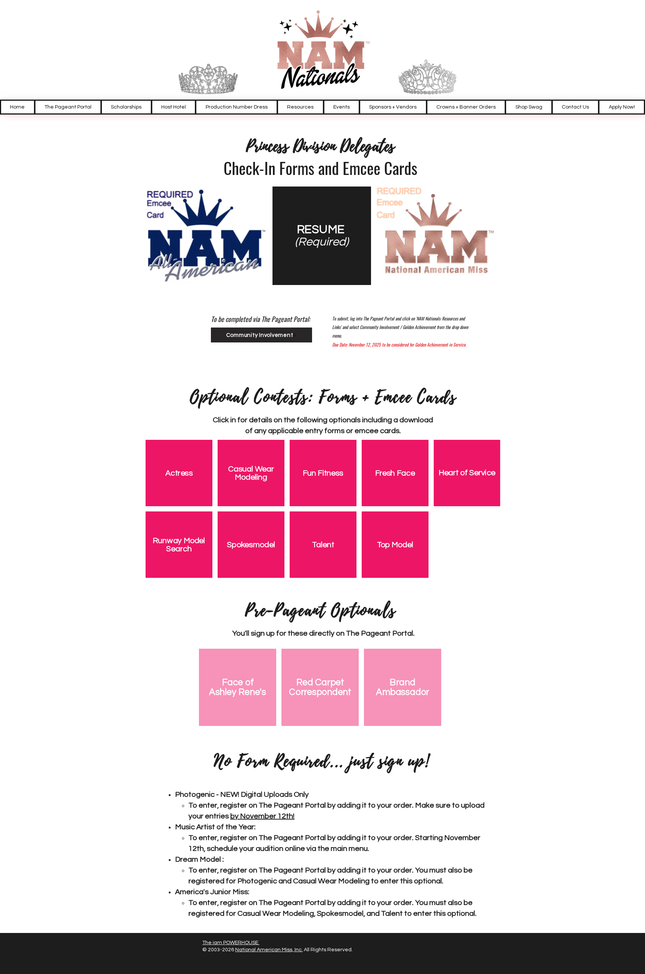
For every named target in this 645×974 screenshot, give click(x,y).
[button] (300, 107)
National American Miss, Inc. (269, 949)
